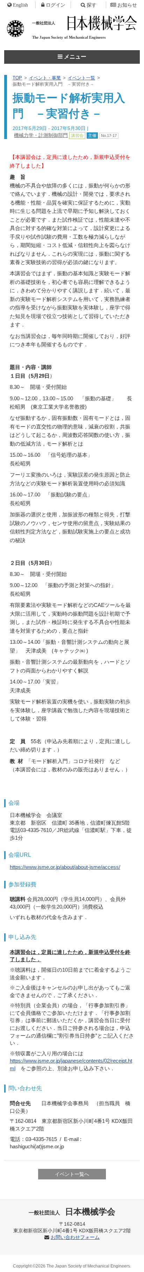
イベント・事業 (45, 77)
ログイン (55, 5)
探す (91, 5)
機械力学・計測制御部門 (41, 135)
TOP (17, 77)
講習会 (77, 135)
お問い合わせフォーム (75, 1237)
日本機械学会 (72, 1211)
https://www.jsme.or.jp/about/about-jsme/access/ (65, 867)
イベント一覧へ (72, 1174)
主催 (92, 135)
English (20, 5)
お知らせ (127, 5)
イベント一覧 (81, 77)
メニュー (74, 57)
